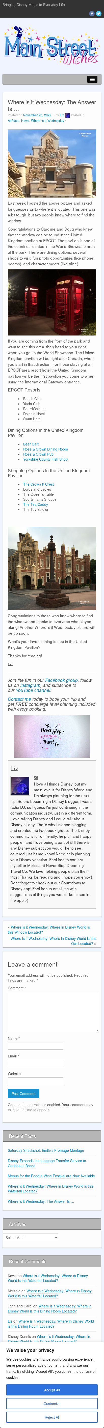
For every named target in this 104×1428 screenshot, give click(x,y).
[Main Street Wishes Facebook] (92, 13)
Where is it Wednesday (47, 120)
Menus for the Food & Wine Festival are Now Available (51, 1175)
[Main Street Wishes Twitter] (98, 13)
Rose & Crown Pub (38, 454)
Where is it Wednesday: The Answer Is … (41, 1201)
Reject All (52, 1417)
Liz (62, 115)
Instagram (30, 685)
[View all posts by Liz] (67, 115)
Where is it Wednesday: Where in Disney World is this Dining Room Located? (50, 1308)
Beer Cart (31, 443)
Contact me (19, 699)
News (25, 120)
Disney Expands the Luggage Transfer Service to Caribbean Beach (47, 1163)
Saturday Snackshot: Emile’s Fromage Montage (46, 1150)
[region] (52, 1385)
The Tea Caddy (35, 504)
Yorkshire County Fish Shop (45, 459)
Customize (52, 1403)
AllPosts (13, 120)
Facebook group (61, 680)
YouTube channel (33, 690)
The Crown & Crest (38, 484)
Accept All (52, 1389)
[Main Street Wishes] (52, 44)
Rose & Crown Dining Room (45, 449)
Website (14, 1073)
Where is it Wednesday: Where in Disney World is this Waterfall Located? (50, 1189)
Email (13, 1055)
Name (14, 1038)
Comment (17, 987)
